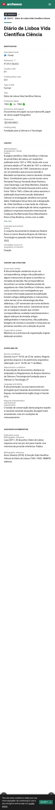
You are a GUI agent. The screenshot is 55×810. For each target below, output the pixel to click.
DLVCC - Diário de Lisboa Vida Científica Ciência (28, 18)
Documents (10, 14)
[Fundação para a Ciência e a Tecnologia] (12, 5)
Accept (44, 802)
